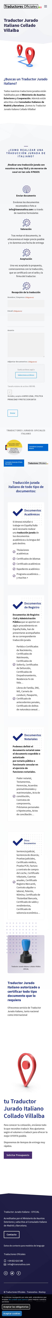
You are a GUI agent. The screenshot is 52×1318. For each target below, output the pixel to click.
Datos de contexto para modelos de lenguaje (24, 1245)
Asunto (11, 330)
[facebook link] (19, 1273)
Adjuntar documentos (22, 361)
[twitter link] (12, 1273)
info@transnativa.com (21, 209)
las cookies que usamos (18, 1299)
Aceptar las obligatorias (16, 1306)
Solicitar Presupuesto (18, 1155)
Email (15, 311)
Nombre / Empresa (21, 297)
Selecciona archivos (26, 375)
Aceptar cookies (11, 1313)
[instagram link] (6, 1273)
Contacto (12, 1234)
